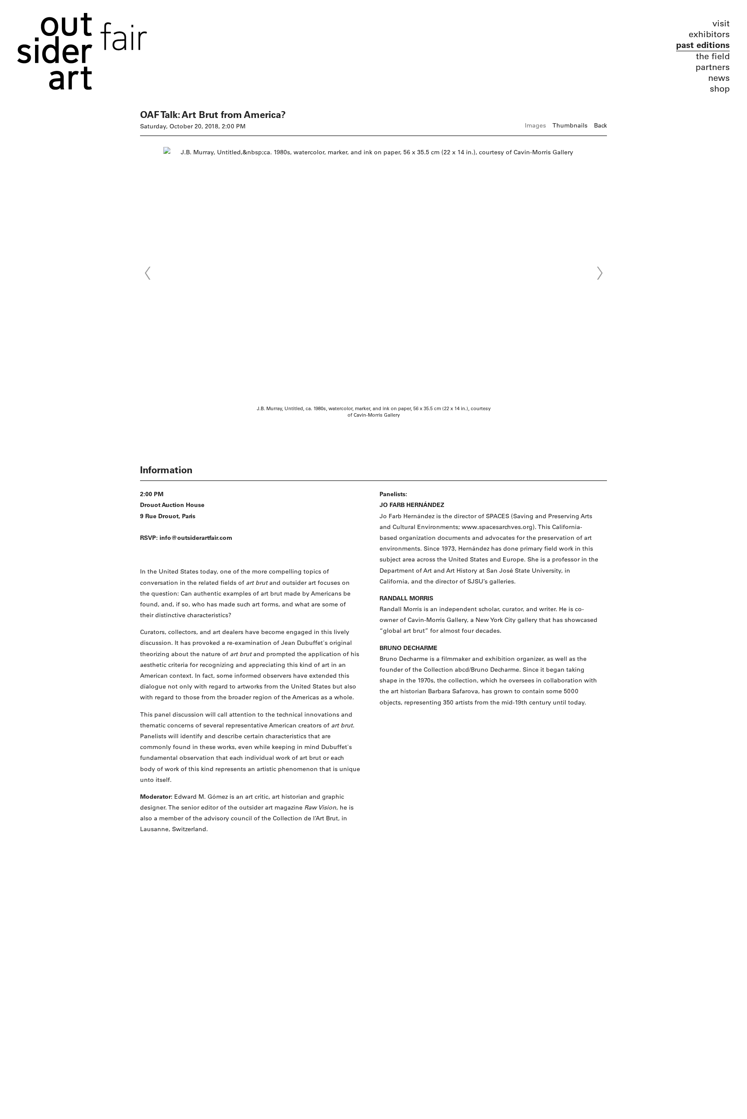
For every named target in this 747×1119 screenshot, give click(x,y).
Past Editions (703, 45)
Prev (147, 273)
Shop (720, 89)
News (719, 78)
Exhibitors (709, 34)
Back (600, 125)
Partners (713, 67)
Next (600, 273)
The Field (713, 56)
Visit (721, 24)
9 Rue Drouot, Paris (167, 516)
